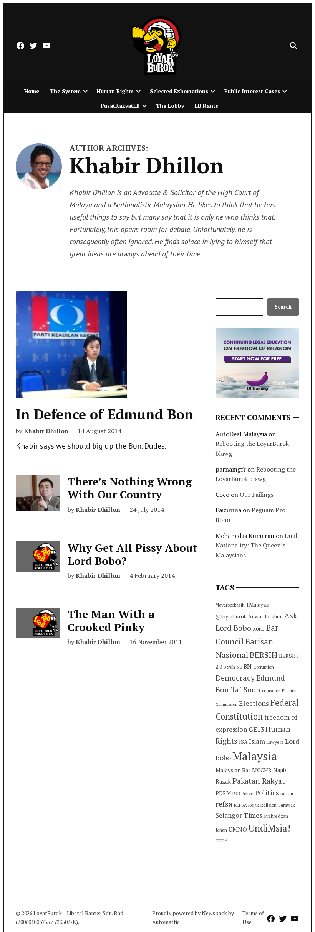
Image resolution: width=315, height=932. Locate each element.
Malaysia (254, 756)
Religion (268, 805)
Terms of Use (253, 917)
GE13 (256, 729)
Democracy (235, 677)
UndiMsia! (269, 828)
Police (248, 793)
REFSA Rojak (246, 805)
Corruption (263, 667)
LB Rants (206, 105)
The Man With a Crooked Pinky (111, 620)
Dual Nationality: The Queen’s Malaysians (256, 545)
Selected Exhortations (179, 91)
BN (248, 666)
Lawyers (275, 742)
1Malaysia (257, 604)
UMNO (238, 829)
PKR (236, 793)
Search (283, 307)
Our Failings (257, 494)
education (271, 691)
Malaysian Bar (233, 770)
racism (286, 793)
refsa (224, 804)
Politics (267, 792)
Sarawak (286, 805)
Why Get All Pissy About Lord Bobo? (132, 554)
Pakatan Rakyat (258, 781)
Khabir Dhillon (46, 431)
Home (31, 91)
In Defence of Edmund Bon (105, 414)
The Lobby (170, 105)
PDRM (223, 793)
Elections (254, 703)
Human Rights (115, 91)
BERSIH (263, 654)
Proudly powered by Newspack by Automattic (193, 917)
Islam (257, 741)
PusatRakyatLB (120, 105)
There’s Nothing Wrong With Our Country (130, 487)
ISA (243, 741)
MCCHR (262, 770)
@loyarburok (231, 616)
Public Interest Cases (252, 91)
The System (65, 91)
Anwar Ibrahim (265, 616)
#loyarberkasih (230, 605)
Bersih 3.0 (233, 667)
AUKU (259, 629)
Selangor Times (239, 815)
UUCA (222, 840)
